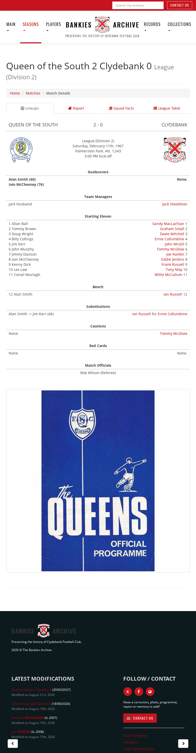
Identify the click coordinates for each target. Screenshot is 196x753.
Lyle (21, 732)
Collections (179, 24)
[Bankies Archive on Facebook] (138, 691)
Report (78, 108)
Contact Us (179, 5)
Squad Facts (123, 108)
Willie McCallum (168, 274)
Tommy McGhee (170, 249)
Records (152, 24)
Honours (130, 742)
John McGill (174, 244)
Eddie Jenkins (172, 259)
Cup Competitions (138, 748)
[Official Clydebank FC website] (150, 691)
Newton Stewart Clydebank (31, 690)
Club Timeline (135, 735)
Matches (33, 93)
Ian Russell (173, 294)
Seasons (31, 24)
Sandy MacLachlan (168, 223)
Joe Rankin (175, 254)
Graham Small (172, 228)
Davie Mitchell (172, 233)
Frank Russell (173, 264)
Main (11, 24)
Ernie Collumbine (169, 238)
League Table (168, 108)
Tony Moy (174, 269)
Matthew (27, 718)
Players (53, 24)
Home (15, 93)
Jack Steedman (174, 204)
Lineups (31, 108)
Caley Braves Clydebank (31, 704)
